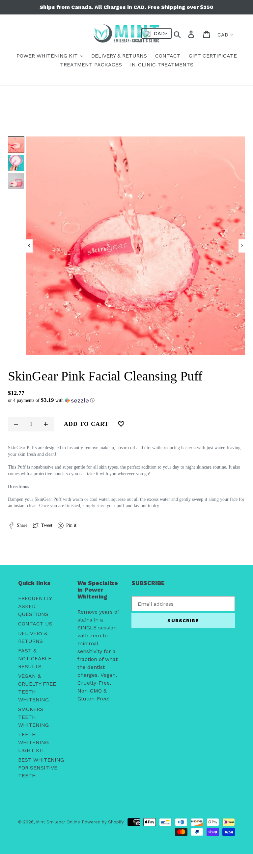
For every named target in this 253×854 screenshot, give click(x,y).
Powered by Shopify (103, 821)
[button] (29, 246)
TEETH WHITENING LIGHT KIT (33, 742)
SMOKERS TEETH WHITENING (33, 717)
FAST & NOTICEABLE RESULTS (34, 658)
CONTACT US (35, 624)
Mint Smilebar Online (58, 821)
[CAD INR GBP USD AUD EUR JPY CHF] (156, 33)
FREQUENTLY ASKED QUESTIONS (35, 606)
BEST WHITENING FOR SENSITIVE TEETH (41, 768)
